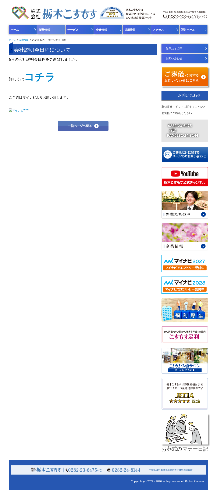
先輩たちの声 (174, 48)
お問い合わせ (174, 58)
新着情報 (44, 29)
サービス (72, 29)
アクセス (158, 29)
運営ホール (188, 29)
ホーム (15, 29)
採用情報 (129, 29)
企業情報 (101, 29)
